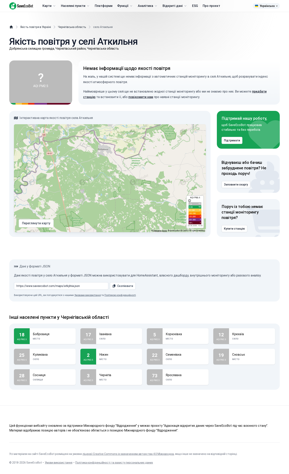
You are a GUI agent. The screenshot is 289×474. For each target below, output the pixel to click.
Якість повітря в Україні (35, 27)
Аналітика (145, 6)
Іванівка (105, 334)
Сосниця (39, 375)
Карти (47, 6)
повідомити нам (140, 97)
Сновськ (238, 354)
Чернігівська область (72, 27)
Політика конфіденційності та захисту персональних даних (114, 462)
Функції (122, 6)
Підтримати (232, 140)
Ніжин (103, 354)
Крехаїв (238, 334)
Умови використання (58, 462)
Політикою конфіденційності (120, 295)
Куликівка (40, 354)
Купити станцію (234, 228)
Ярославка (173, 375)
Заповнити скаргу (236, 184)
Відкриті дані (173, 6)
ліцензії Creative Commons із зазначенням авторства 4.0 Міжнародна (128, 453)
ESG (195, 6)
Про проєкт (211, 6)
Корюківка (174, 334)
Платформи (103, 6)
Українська (267, 5)
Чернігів (105, 375)
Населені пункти (73, 6)
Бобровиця (41, 334)
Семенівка (173, 354)
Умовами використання (87, 295)
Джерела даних (160, 231)
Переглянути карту (36, 223)
